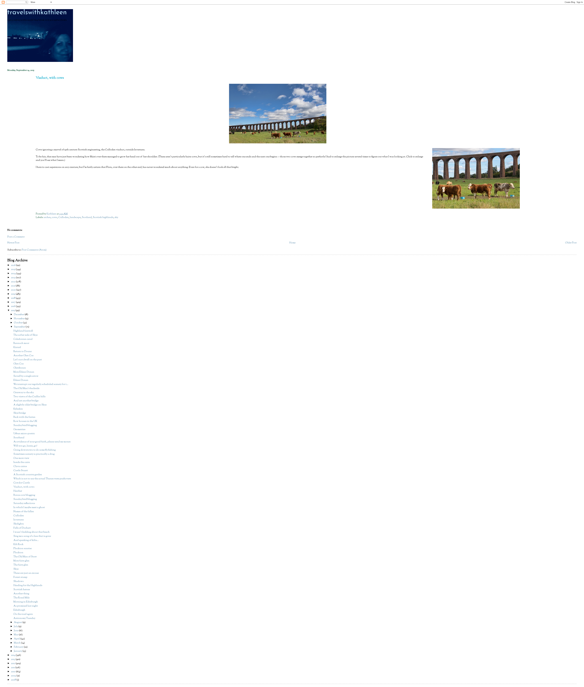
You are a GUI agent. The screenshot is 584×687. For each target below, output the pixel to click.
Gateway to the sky (23, 392)
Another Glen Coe (23, 355)
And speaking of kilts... (26, 540)
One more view (21, 458)
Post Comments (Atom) (34, 250)
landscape (75, 217)
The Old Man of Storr (25, 557)
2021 (13, 286)
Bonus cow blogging (24, 495)
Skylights (18, 524)
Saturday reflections (24, 503)
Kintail (17, 347)
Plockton (18, 552)
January (18, 651)
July (16, 626)
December (19, 314)
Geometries (19, 429)
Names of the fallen (23, 511)
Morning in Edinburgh (25, 602)
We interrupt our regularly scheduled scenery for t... (40, 384)
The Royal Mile (21, 598)
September (20, 327)
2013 (13, 659)
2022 (13, 282)
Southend (18, 438)
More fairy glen (21, 561)
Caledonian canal (23, 339)
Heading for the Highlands (27, 585)
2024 (13, 273)
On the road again (23, 614)
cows (54, 217)
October (18, 323)
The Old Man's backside (26, 388)
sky (116, 217)
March (17, 643)
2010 (13, 671)
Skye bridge (19, 413)
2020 (13, 290)
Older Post (571, 243)
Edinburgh (19, 610)
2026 (13, 265)
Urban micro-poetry (24, 433)
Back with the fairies (24, 417)
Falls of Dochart (22, 528)
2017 (13, 302)
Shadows (18, 581)
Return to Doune (22, 351)
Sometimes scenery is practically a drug (34, 454)
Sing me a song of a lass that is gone (32, 536)
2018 (13, 298)
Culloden (63, 217)
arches (47, 217)
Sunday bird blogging (25, 425)
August (18, 622)
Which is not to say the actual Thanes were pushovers (42, 479)
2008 (13, 680)
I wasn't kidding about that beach (31, 532)
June (16, 630)
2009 (13, 676)
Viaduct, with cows (23, 487)
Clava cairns (20, 466)
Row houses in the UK (25, 421)
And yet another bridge (25, 401)
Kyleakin (18, 409)
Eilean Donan (20, 380)
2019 (13, 294)
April (17, 639)
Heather (17, 491)
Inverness (18, 520)
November (19, 318)
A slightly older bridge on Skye (30, 405)
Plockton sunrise (22, 548)
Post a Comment (16, 237)
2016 (13, 306)
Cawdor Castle (21, 483)
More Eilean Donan (23, 372)
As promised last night (25, 606)
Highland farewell (23, 331)
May (16, 635)
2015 (13, 310)
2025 (13, 269)
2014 (13, 655)
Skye (16, 569)
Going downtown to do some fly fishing (34, 450)
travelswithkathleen (37, 12)
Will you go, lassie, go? (25, 446)
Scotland (87, 217)
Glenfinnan (19, 368)
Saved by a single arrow (25, 376)
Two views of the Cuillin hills (29, 396)
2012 (13, 663)
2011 (13, 667)
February (19, 647)
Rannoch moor (21, 343)
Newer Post (13, 243)
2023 (13, 277)
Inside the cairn (21, 462)
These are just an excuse (26, 573)
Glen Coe (18, 364)
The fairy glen (20, 565)
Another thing (21, 593)
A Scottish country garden (27, 474)
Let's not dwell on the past (27, 360)
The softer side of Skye (25, 335)
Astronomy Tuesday (24, 618)
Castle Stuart (20, 470)
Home (292, 243)
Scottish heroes (21, 589)
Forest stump (20, 577)
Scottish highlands (103, 217)
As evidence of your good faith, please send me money (42, 442)
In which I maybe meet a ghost (29, 507)
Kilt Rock (18, 544)
